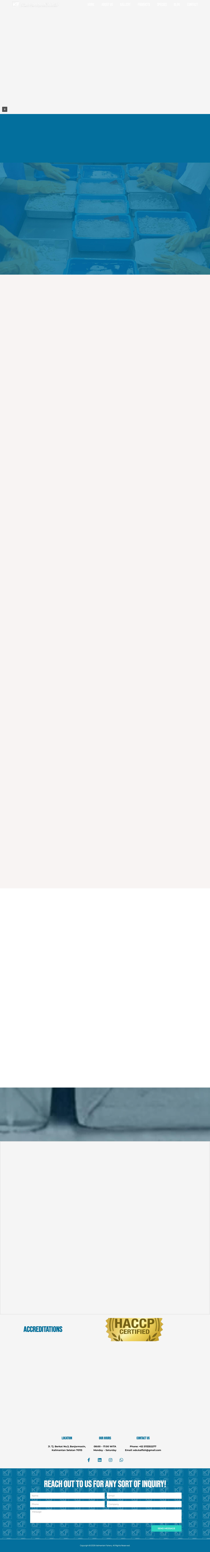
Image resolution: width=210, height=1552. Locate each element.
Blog (177, 4)
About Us (107, 4)
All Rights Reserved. (121, 1545)
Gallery (125, 4)
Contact (192, 4)
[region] (105, 57)
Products (144, 4)
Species (162, 4)
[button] (4, 109)
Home (91, 4)
